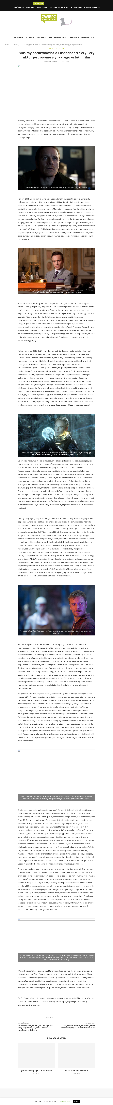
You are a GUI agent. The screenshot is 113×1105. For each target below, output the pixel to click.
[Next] (49, 3)
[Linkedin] (58, 30)
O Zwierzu (30, 7)
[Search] (100, 37)
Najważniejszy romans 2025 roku (85, 7)
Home (7, 45)
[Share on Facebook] (62, 1017)
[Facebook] (52, 30)
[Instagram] (55, 30)
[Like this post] (59, 1017)
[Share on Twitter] (64, 1017)
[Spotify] (61, 30)
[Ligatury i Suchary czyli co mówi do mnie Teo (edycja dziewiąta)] (36, 1055)
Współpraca (18, 7)
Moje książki (42, 7)
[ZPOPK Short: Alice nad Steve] (76, 1055)
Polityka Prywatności (59, 7)
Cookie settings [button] (64, 1101)
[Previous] (46, 3)
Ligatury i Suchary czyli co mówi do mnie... (36, 1071)
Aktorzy (16, 45)
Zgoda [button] (76, 1101)
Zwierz (56, 61)
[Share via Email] (68, 1017)
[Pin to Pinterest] (66, 1017)
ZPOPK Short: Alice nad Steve (76, 1071)
